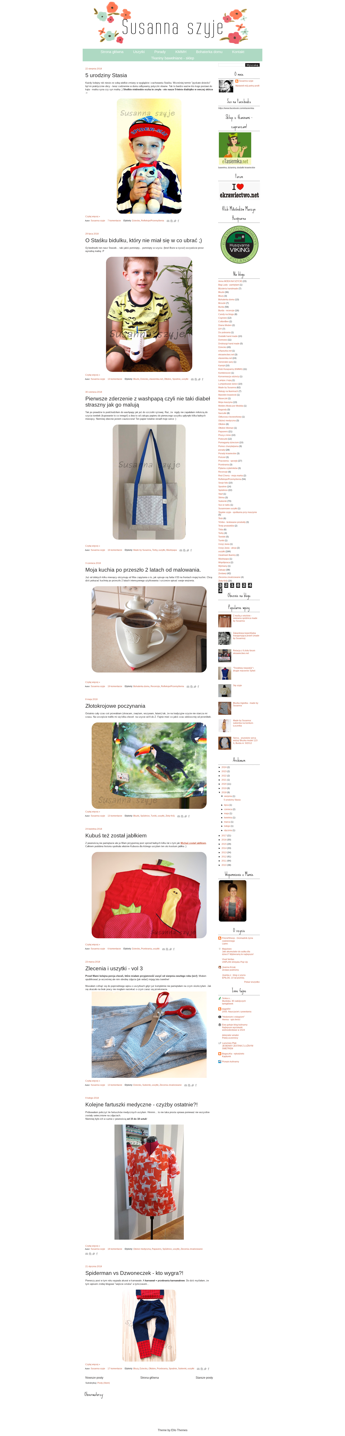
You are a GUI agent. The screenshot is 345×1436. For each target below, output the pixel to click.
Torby (154, 550)
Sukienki (146, 1085)
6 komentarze (114, 948)
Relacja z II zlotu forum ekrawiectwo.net (244, 651)
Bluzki (136, 379)
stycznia (228, 830)
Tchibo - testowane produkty (232, 522)
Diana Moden (225, 325)
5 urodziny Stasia (106, 75)
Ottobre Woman (226, 428)
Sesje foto (223, 483)
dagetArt (226, 1009)
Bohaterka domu (209, 52)
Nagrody (222, 409)
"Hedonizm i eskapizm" (233, 1017)
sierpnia (228, 796)
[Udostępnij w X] (175, 221)
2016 (224, 839)
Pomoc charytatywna (228, 446)
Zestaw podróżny (230, 970)
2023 (224, 771)
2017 (224, 835)
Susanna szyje (98, 220)
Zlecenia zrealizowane (171, 1085)
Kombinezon (224, 373)
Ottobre (167, 379)
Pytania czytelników (228, 468)
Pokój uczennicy (230, 1038)
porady (221, 450)
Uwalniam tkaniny (227, 555)
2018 (224, 792)
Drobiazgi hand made (229, 343)
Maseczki (222, 398)
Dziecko (136, 220)
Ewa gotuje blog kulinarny (234, 1025)
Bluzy (136, 1368)
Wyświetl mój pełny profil (247, 86)
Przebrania (146, 948)
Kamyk (221, 365)
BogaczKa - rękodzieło (233, 1053)
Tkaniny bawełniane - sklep (172, 58)
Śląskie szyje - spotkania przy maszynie (237, 512)
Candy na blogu (226, 314)
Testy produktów (226, 526)
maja (226, 813)
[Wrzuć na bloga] (171, 221)
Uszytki (139, 52)
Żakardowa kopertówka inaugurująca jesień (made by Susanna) (246, 636)
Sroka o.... (227, 998)
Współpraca (224, 562)
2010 (224, 865)
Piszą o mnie (224, 435)
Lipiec (225, 943)
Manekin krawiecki (227, 395)
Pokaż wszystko (252, 982)
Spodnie (176, 379)
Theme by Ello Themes (172, 1430)
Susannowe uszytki (227, 508)
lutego (227, 826)
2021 (224, 780)
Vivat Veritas (228, 959)
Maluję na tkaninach (228, 391)
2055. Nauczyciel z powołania (236, 1011)
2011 (224, 861)
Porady (160, 52)
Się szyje (237, 685)
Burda (221, 307)
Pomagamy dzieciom (228, 442)
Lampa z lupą (225, 380)
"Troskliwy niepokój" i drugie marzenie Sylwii (244, 669)
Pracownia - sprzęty (228, 461)
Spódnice (145, 816)
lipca (226, 805)
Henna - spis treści (231, 1019)
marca (227, 822)
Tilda (220, 529)
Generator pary (225, 362)
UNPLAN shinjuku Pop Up (235, 962)
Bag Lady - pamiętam (228, 285)
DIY (220, 329)
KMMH (180, 52)
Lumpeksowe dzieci (228, 384)
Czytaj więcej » (92, 216)
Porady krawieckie (227, 453)
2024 (224, 767)
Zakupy (222, 570)
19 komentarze (115, 686)
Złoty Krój (170, 816)
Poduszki (222, 439)
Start (220, 494)
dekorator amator (230, 1035)
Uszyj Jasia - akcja (227, 548)
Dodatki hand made (228, 336)
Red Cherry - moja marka (230, 475)
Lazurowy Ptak (229, 1043)
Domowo (222, 340)
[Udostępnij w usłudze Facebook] (178, 221)
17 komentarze (115, 1368)
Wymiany (222, 566)
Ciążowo (222, 318)
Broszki (222, 303)
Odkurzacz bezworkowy (230, 417)
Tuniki (154, 816)
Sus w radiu (224, 505)
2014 (224, 848)
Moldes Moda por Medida (230, 406)
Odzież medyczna (142, 1249)
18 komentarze (115, 1249)
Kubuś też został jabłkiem (116, 835)
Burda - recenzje (226, 310)
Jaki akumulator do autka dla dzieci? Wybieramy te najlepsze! (238, 953)
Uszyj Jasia (223, 544)
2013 (224, 852)
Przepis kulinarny (230, 1061)
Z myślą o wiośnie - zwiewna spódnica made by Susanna (245, 618)
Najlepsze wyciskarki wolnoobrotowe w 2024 (233, 1028)
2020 (224, 784)
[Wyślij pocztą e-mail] (168, 221)
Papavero (156, 1249)
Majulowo (227, 949)
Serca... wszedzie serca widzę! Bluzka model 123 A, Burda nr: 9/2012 (245, 740)
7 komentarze (114, 220)
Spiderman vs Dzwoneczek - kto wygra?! (134, 1273)
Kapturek (226, 1056)
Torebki (222, 536)
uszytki (185, 379)
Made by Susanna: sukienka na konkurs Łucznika (243, 723)
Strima (221, 497)
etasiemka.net (156, 379)
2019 (224, 788)
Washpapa (171, 550)
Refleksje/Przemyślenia (152, 220)
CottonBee (223, 321)
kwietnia (228, 817)
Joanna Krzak (229, 967)
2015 (224, 844)
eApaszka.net (225, 351)
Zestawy (222, 573)
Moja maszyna (225, 402)
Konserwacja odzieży (228, 376)
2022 (224, 775)
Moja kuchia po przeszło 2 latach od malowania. (143, 570)
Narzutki (222, 413)
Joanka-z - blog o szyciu (234, 975)
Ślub (220, 518)
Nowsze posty (94, 1377)
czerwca (228, 809)
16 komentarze (115, 550)
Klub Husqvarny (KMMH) (230, 369)
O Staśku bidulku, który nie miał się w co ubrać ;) (143, 240)
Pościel (222, 457)
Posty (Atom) (103, 1383)
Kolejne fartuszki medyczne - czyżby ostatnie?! (141, 1104)
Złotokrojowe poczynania (115, 706)
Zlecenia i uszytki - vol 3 (114, 968)
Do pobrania (224, 332)
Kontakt (238, 52)
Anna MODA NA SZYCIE (230, 281)
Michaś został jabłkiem (193, 843)
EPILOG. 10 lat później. (233, 978)
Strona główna (112, 52)
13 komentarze (115, 379)
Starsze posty (204, 1377)
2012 (224, 856)
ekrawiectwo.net (226, 354)
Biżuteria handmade (228, 288)
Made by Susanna (142, 550)
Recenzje (155, 686)
